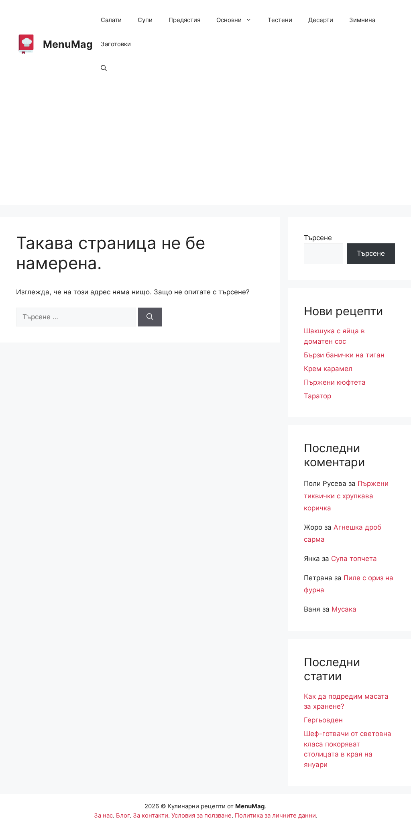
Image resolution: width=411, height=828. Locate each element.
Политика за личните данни (275, 815)
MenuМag (68, 44)
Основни (229, 20)
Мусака (344, 609)
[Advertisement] (205, 148)
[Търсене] (150, 317)
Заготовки (116, 44)
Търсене (318, 238)
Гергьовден (323, 720)
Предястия (184, 20)
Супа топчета (354, 559)
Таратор (317, 396)
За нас (103, 815)
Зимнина (362, 20)
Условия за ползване (201, 815)
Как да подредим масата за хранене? (346, 701)
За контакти (150, 815)
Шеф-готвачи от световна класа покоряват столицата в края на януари (347, 749)
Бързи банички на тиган (344, 355)
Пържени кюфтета (335, 382)
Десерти (320, 20)
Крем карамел (328, 369)
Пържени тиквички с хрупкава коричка (346, 495)
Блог (123, 815)
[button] (104, 68)
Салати (111, 20)
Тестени (280, 20)
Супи (145, 20)
